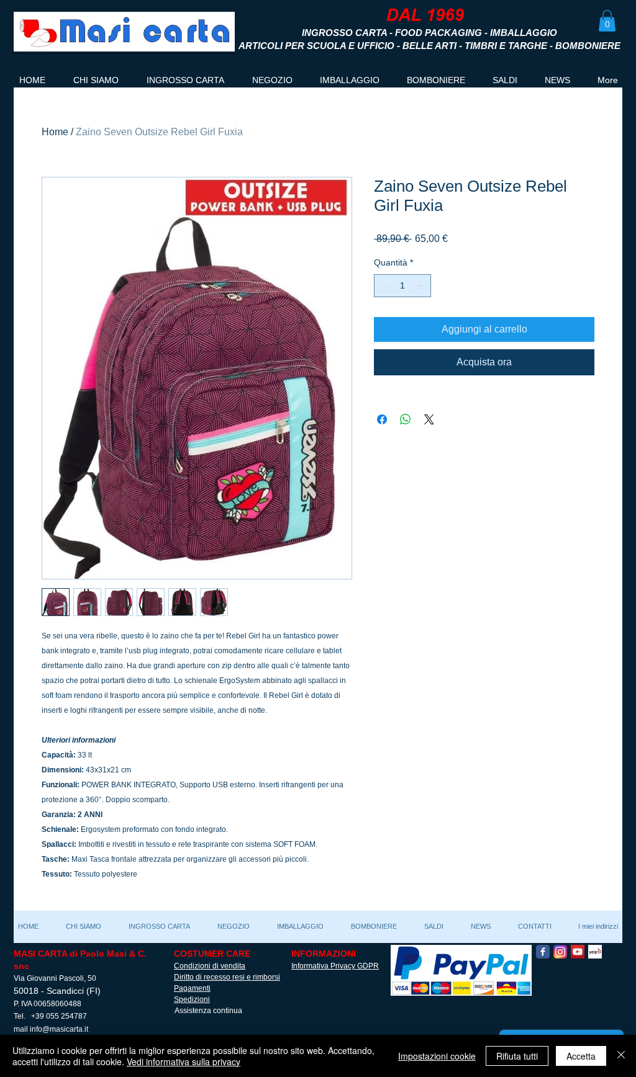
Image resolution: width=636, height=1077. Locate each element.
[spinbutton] (402, 286)
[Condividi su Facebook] (382, 419)
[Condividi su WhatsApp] (405, 419)
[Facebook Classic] (543, 952)
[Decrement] (383, 286)
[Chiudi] (621, 1056)
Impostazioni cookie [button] (437, 1056)
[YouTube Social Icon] (577, 952)
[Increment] (421, 286)
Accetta (581, 1056)
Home (55, 132)
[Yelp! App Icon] (595, 952)
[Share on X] (429, 419)
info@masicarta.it (59, 1029)
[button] (607, 21)
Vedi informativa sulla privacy (183, 1061)
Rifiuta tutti (517, 1056)
